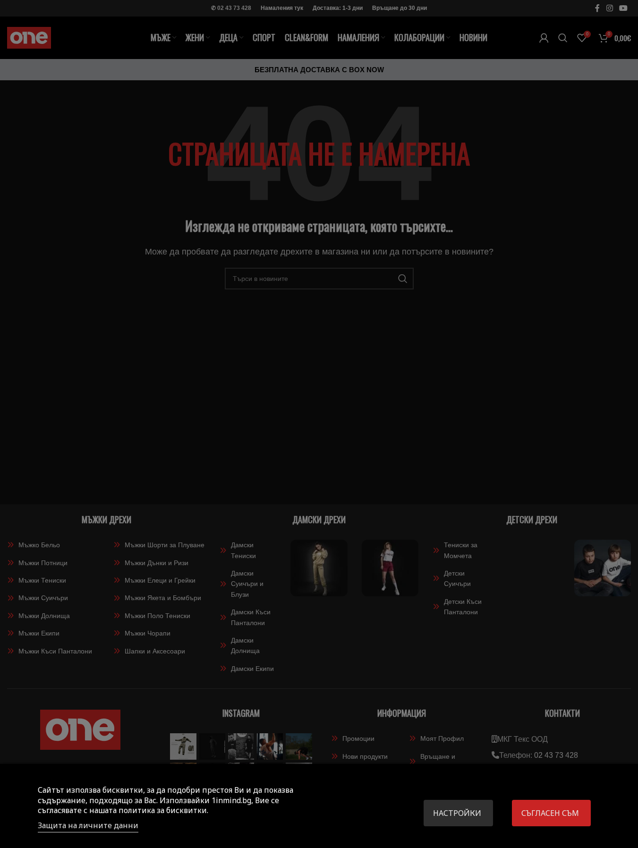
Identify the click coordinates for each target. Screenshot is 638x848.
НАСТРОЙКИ (457, 813)
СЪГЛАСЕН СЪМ (550, 813)
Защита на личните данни (88, 825)
